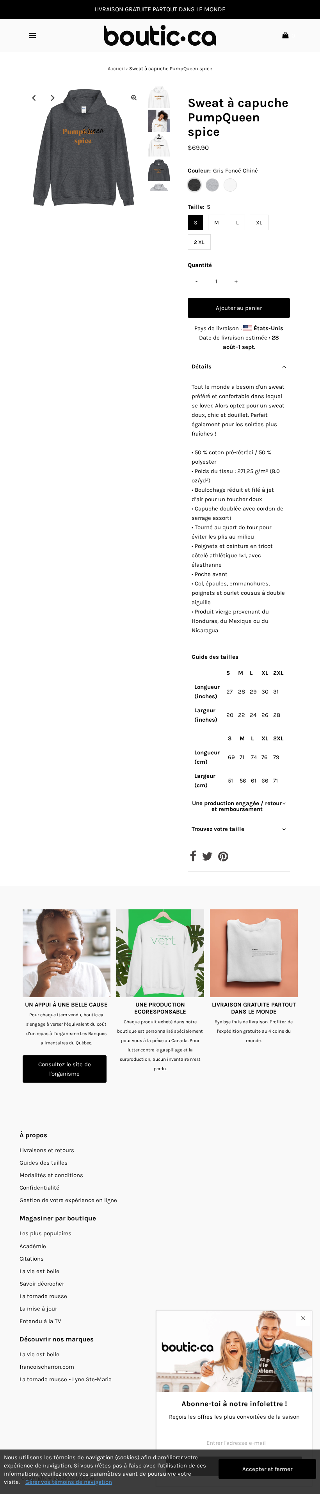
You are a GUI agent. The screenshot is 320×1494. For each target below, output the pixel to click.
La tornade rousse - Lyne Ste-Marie (66, 1379)
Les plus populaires (45, 1233)
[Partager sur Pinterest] (223, 858)
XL (259, 222)
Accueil (116, 68)
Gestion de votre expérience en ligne (68, 1200)
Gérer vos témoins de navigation (68, 1481)
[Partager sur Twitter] (207, 858)
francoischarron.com (47, 1366)
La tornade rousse (43, 1296)
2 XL (199, 242)
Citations (32, 1258)
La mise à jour (38, 1308)
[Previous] (33, 97)
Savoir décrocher (42, 1283)
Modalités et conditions (51, 1175)
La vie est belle (39, 1271)
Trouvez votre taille (218, 828)
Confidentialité (39, 1187)
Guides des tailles (44, 1162)
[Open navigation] (32, 35)
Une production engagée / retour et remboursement (237, 806)
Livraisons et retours (47, 1150)
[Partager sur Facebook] (193, 858)
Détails (202, 366)
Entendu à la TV (40, 1321)
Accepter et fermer (267, 1469)
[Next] (52, 97)
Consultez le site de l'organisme (64, 1069)
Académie (33, 1246)
